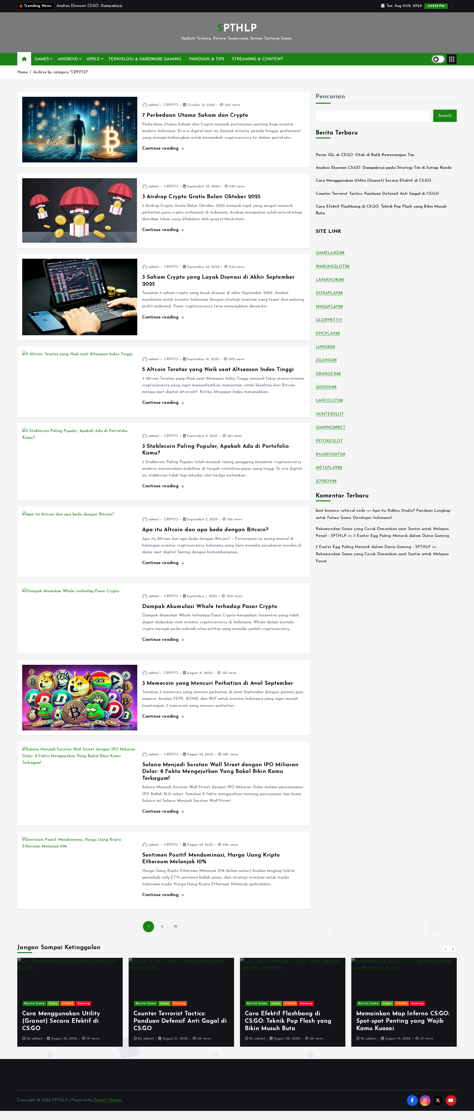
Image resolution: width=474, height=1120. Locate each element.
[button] (446, 949)
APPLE (93, 59)
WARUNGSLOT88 (333, 267)
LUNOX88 (325, 347)
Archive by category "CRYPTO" (60, 72)
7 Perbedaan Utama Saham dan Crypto (195, 115)
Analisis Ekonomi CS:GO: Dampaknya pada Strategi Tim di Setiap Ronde (384, 168)
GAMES (42, 59)
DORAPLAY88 (329, 293)
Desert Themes (108, 1100)
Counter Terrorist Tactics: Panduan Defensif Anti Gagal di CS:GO (377, 194)
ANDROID (68, 59)
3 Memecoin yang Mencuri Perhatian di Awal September (217, 683)
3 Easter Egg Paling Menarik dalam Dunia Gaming (401, 536)
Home (22, 72)
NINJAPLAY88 (329, 307)
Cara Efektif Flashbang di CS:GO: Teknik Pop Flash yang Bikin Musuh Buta (177, 1021)
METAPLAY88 (329, 468)
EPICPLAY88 (328, 334)
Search (445, 116)
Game (53, 1003)
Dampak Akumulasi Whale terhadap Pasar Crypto (209, 606)
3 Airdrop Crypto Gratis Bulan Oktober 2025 (201, 197)
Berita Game (34, 1003)
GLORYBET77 (329, 320)
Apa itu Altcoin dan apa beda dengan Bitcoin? (205, 530)
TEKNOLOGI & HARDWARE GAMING (144, 59)
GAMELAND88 (330, 253)
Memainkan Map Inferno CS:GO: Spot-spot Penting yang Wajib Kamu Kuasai (291, 1021)
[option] (70, 1002)
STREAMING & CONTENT (257, 59)
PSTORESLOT (329, 441)
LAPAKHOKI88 (330, 280)
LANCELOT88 (329, 401)
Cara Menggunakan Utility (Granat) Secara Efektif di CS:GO (373, 181)
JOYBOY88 (326, 481)
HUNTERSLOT (330, 414)
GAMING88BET (331, 428)
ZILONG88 (326, 360)
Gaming (68, 1003)
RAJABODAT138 (330, 454)
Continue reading (161, 148)
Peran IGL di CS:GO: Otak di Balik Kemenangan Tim (365, 155)
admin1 (154, 105)
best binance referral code (340, 511)
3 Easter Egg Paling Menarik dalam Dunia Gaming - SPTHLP (373, 547)
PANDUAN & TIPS (206, 59)
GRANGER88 (328, 374)
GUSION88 (326, 387)
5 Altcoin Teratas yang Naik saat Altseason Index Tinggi (218, 370)
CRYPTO (171, 105)
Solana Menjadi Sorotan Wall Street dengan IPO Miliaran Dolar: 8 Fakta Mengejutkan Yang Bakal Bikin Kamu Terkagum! (220, 771)
